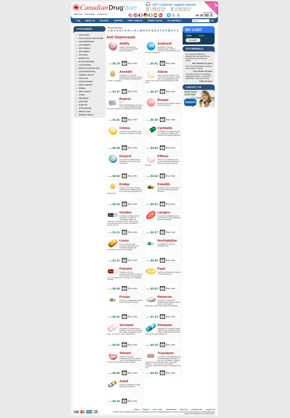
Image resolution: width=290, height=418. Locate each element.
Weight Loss (84, 111)
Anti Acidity (84, 35)
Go (212, 21)
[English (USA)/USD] (130, 15)
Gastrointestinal (87, 71)
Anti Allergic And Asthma (91, 38)
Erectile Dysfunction (89, 68)
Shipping (118, 21)
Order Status (155, 21)
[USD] (169, 15)
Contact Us (102, 14)
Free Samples (135, 21)
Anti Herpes (84, 51)
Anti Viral (83, 55)
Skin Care (83, 101)
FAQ (78, 21)
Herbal (82, 88)
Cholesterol (85, 65)
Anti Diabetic (85, 45)
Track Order (90, 14)
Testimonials (174, 21)
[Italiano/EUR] (150, 15)
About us (90, 21)
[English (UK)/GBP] (135, 15)
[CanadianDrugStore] (105, 7)
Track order (158, 409)
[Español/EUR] (155, 15)
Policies (104, 21)
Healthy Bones (86, 81)
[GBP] (173, 15)
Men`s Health (85, 91)
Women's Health (86, 115)
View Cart (78, 14)
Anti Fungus (84, 48)
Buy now (132, 63)
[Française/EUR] (140, 15)
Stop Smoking (85, 108)
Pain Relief (84, 98)
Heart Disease (85, 85)
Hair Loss (83, 78)
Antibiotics (84, 58)
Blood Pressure (86, 61)
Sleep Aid (83, 105)
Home (136, 409)
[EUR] (178, 15)
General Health (86, 75)
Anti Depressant (86, 42)
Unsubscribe (196, 409)
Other (82, 95)
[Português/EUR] (160, 15)
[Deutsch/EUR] (145, 15)
